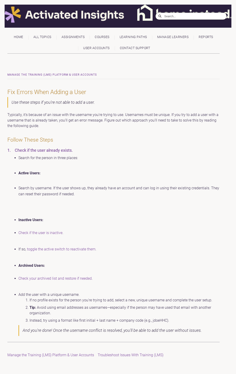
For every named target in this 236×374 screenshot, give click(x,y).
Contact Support (135, 48)
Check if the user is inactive (40, 233)
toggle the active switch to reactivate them (61, 249)
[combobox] (195, 16)
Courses (102, 37)
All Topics (42, 37)
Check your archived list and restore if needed (55, 278)
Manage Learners (173, 37)
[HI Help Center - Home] (38, 16)
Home (18, 37)
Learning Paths (133, 37)
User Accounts (96, 48)
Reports (206, 37)
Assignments (73, 37)
